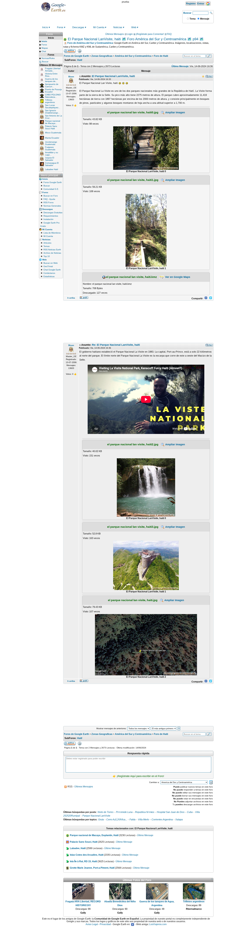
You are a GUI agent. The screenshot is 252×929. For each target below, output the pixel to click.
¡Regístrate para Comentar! (150, 34)
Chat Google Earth (52, 270)
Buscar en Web (50, 263)
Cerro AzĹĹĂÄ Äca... (116, 819)
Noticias (117, 27)
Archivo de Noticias (52, 253)
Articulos (47, 243)
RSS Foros (48, 202)
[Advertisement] (138, 321)
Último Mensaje (145, 835)
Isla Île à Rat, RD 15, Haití (83, 861)
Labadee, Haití (78, 848)
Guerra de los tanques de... (51, 80)
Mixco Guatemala (53, 132)
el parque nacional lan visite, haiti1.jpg (132, 179)
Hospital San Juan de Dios (170, 812)
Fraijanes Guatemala (50, 148)
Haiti (79, 60)
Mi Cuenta (98, 27)
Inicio (45, 27)
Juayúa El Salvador (49, 159)
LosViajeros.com (158, 924)
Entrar (200, 3)
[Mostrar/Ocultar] (61, 33)
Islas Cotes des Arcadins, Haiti (86, 855)
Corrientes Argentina (162, 819)
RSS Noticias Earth (52, 249)
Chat (44, 51)
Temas (46, 246)
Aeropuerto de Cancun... (51, 85)
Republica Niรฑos (144, 812)
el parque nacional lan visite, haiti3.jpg (132, 526)
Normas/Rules (48, 58)
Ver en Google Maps (177, 277)
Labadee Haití (51, 169)
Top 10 (46, 256)
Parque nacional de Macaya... (52, 122)
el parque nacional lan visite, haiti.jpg (133, 600)
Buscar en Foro (50, 196)
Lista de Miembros (52, 233)
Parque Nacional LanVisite (96, 815)
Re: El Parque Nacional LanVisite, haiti (116, 344)
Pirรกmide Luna (124, 812)
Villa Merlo (143, 819)
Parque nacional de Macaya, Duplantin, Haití (94, 835)
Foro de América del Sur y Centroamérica (90, 43)
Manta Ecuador (52, 138)
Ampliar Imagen (175, 112)
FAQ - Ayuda (49, 199)
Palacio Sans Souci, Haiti (83, 842)
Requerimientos (50, 216)
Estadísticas (49, 276)
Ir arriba (71, 298)
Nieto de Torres (105, 812)
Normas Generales (52, 206)
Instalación (48, 219)
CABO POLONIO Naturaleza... (53, 95)
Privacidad (105, 924)
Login (130, 34)
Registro (191, 3)
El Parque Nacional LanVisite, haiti (113, 76)
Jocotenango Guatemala (51, 143)
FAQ (169, 34)
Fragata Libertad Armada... (53, 69)
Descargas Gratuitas (52, 212)
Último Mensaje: (180, 66)
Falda (132, 819)
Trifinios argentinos (50, 101)
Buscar (187, 13)
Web (133, 27)
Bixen (71, 76)
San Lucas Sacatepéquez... (52, 106)
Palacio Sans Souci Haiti (51, 127)
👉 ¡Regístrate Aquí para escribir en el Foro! (138, 776)
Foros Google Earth (52, 182)
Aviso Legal (92, 924)
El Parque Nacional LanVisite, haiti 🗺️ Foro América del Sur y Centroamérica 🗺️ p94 (133, 39)
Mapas (45, 48)
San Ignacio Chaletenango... (52, 111)
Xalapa (179, 819)
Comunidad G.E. (51, 189)
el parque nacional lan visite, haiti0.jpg (132, 112)
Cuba (190, 812)
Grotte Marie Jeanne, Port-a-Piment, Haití (92, 868)
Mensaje (204, 19)
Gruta (101, 819)
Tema (192, 19)
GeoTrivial (48, 266)
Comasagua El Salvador (52, 164)
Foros (60, 27)
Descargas (78, 27)
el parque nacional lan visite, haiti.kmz (131, 276)
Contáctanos (49, 273)
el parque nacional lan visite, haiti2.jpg (132, 444)
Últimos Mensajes (114, 34)
